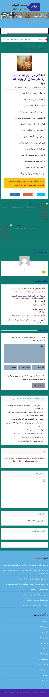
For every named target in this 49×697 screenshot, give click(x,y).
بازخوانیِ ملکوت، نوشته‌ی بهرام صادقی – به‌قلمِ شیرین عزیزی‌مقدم (25, 565)
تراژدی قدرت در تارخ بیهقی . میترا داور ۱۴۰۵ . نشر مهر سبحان (27, 584)
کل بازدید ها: (38, 521)
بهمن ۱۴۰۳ (44, 675)
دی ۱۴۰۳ (45, 680)
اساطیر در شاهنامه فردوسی (25, 228)
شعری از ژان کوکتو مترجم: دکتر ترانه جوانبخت (27, 419)
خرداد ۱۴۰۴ (44, 654)
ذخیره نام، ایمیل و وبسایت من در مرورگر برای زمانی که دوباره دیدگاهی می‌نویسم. (24, 377)
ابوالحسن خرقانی (38, 309)
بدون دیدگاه (28, 87)
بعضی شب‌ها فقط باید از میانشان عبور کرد (28, 433)
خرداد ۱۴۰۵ (44, 627)
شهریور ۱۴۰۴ (43, 638)
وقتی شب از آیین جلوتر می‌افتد (32, 437)
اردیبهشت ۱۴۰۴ (42, 659)
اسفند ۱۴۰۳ (44, 670)
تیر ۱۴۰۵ (45, 622)
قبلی (30, 204)
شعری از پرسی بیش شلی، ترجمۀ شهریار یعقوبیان (26, 320)
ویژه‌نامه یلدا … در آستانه (34, 430)
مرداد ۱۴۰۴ (44, 643)
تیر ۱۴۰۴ (45, 648)
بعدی (18, 225)
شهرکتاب (35, 531)
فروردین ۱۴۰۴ (43, 664)
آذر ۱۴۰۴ (45, 632)
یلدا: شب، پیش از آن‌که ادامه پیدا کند (30, 441)
